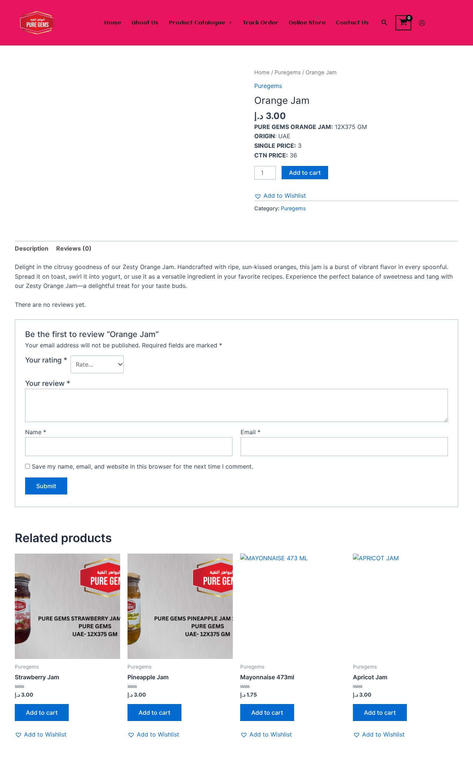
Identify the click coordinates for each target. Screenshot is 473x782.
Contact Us (352, 23)
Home (112, 23)
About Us (145, 23)
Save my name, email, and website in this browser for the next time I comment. (142, 466)
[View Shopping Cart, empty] (403, 23)
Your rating (46, 360)
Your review (47, 383)
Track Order (260, 23)
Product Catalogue (197, 23)
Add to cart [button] (42, 712)
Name (35, 432)
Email (251, 432)
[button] (280, 196)
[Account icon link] (422, 23)
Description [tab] (31, 248)
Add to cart (305, 172)
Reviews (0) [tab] (74, 248)
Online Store (307, 23)
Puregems (288, 72)
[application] (228, 23)
